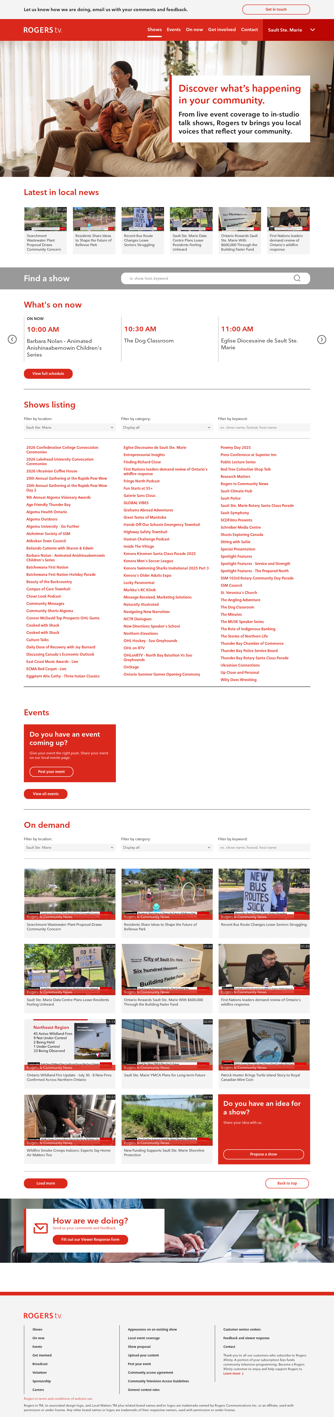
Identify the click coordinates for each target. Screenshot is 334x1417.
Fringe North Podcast (142, 481)
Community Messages (45, 603)
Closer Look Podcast (43, 596)
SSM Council (231, 585)
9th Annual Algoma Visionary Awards (58, 497)
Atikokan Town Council (46, 541)
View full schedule (48, 373)
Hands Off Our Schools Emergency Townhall (162, 525)
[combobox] (211, 278)
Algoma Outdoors (41, 519)
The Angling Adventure (240, 600)
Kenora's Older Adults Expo (147, 575)
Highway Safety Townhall (145, 532)
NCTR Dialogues (138, 619)
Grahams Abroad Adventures (148, 510)
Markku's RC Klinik (140, 590)
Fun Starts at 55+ (138, 488)
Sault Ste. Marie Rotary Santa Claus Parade (257, 505)
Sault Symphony (235, 513)
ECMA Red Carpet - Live (46, 669)
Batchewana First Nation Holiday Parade (61, 574)
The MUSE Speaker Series (242, 622)
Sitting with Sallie (235, 542)
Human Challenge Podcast (146, 539)
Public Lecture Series (238, 462)
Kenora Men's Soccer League (148, 561)
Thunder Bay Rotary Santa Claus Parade (255, 658)
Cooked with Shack (42, 625)
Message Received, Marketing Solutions (158, 597)
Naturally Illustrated (141, 604)
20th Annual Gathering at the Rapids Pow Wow (66, 478)
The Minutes (231, 614)
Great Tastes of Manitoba (145, 517)
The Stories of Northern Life (244, 636)
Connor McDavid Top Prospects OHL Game (63, 618)
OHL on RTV (134, 648)
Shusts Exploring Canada (242, 535)
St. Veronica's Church (239, 593)
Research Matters (235, 476)
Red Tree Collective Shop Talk (246, 469)
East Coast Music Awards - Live (52, 662)
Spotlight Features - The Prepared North (255, 571)
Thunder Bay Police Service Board (249, 651)
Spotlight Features (236, 556)
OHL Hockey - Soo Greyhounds (150, 641)
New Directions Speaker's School (152, 626)
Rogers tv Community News (244, 484)
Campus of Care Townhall (48, 589)
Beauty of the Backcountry (49, 582)
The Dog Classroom (149, 340)
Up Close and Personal (240, 672)
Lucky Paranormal (139, 583)
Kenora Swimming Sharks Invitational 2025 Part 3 (166, 568)
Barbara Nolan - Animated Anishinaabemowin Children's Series (64, 348)
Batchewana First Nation (47, 567)
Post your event (51, 772)
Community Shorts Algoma (49, 611)
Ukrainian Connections (240, 665)
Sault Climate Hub (236, 491)
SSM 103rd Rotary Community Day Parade (257, 578)
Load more (46, 1183)
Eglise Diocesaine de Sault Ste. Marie (155, 447)
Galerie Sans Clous (139, 496)
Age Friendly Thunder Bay (48, 505)
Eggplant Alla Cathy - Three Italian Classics (63, 676)
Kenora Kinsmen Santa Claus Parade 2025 (160, 554)
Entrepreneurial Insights (144, 455)
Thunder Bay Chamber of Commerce (252, 643)
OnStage (131, 667)
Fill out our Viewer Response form (90, 1239)
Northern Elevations (141, 633)
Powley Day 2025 (236, 447)
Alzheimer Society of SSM (48, 534)
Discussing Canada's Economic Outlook (60, 654)
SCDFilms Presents (236, 520)
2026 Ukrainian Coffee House (51, 471)
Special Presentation (238, 549)
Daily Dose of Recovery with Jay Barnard (60, 647)
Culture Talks (37, 640)
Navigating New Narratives (147, 612)
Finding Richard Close (142, 462)
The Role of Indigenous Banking (248, 629)
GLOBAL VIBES (136, 503)
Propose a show (263, 1154)
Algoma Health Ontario (46, 512)
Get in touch (276, 9)
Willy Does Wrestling (239, 680)
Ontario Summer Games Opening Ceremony (162, 674)
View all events (46, 794)
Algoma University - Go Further (52, 526)
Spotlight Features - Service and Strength (255, 564)
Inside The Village (139, 546)
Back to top (287, 1183)
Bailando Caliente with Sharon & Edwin (59, 548)
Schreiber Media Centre (241, 527)
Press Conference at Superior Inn (249, 455)
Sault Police (231, 498)
